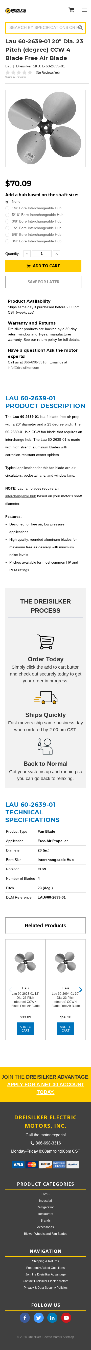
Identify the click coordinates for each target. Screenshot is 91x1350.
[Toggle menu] (84, 10)
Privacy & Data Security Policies (45, 1287)
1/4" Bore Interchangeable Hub (36, 208)
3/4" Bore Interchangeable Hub (36, 241)
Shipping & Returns (45, 1261)
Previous (10, 989)
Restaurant (45, 1214)
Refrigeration (46, 1207)
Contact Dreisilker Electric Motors (45, 1281)
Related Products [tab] (45, 925)
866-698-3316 (35, 362)
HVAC (45, 1194)
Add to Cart (46, 266)
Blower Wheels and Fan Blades (45, 1234)
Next (81, 989)
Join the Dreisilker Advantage (46, 1274)
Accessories (45, 1227)
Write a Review (15, 77)
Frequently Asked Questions (45, 1268)
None (16, 201)
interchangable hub (20, 496)
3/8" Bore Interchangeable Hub (36, 221)
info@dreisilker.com (23, 367)
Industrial (45, 1200)
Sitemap (68, 1337)
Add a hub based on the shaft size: (41, 195)
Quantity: (12, 254)
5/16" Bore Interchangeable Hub (37, 215)
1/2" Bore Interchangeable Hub (36, 228)
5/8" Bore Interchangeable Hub (36, 234)
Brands (46, 1220)
